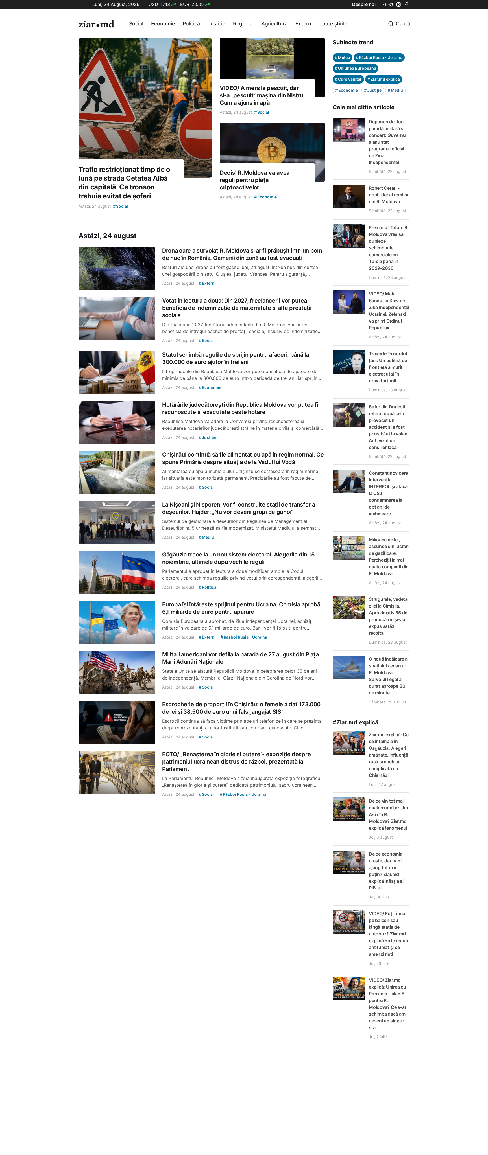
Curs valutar (348, 79)
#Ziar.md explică (355, 722)
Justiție (216, 24)
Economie (163, 24)
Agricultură (274, 24)
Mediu (395, 90)
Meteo (342, 57)
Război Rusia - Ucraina (379, 57)
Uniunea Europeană (355, 68)
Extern (303, 24)
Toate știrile (333, 24)
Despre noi (364, 4)
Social (136, 24)
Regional (243, 24)
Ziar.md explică (383, 79)
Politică (191, 24)
